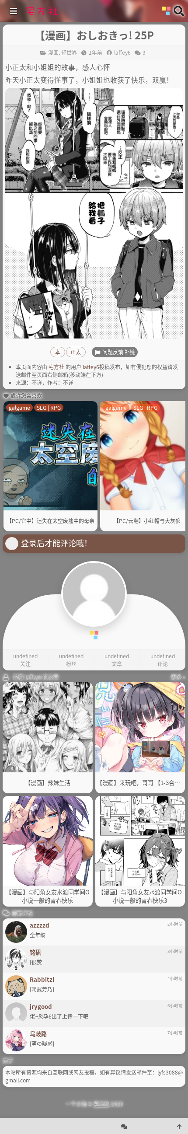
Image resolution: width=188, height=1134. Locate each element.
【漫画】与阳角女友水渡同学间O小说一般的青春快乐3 (140, 896)
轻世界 (69, 52)
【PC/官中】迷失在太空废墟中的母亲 (50, 520)
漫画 (53, 52)
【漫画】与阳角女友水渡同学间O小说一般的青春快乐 (48, 896)
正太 (75, 352)
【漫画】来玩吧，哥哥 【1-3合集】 (140, 782)
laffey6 (91, 366)
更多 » (178, 676)
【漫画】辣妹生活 (47, 782)
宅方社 (56, 366)
